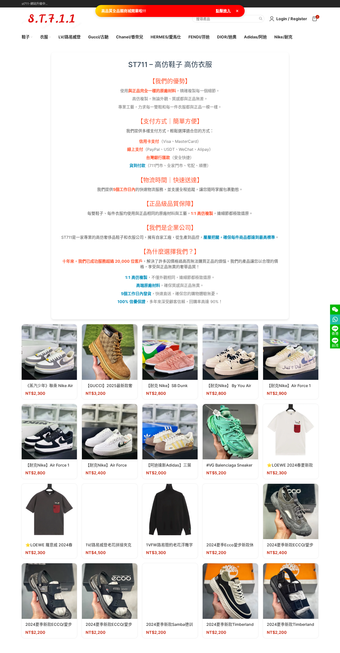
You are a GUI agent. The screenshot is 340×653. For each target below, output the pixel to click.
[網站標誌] (51, 18)
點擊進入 (223, 10)
